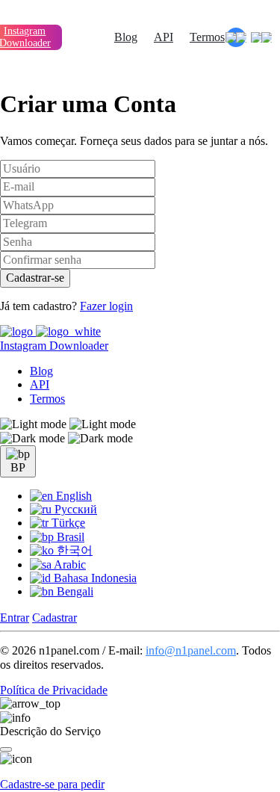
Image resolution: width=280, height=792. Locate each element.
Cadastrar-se (35, 277)
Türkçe (67, 522)
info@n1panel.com (191, 650)
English (72, 495)
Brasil (69, 536)
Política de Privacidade (54, 690)
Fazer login (106, 306)
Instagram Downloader (54, 345)
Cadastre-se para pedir (52, 784)
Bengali (73, 591)
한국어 (73, 550)
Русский (74, 509)
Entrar (14, 617)
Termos (207, 37)
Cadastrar (54, 617)
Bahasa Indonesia (94, 578)
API (163, 37)
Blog (125, 37)
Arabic (69, 564)
